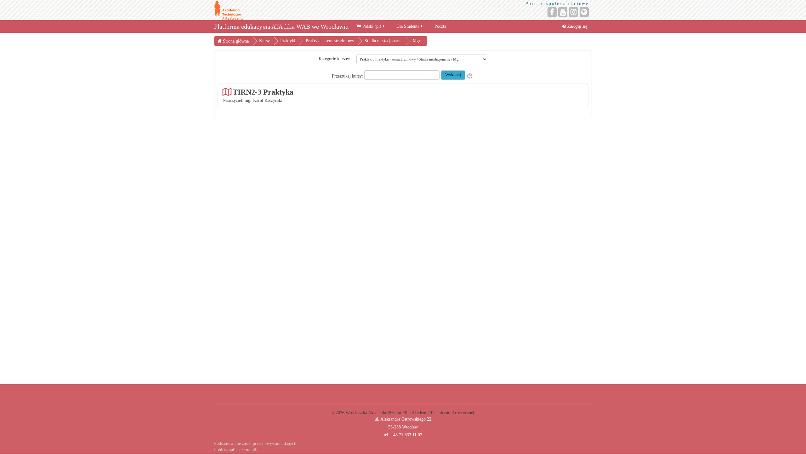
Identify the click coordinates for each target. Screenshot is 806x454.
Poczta (440, 26)
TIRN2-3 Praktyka (263, 92)
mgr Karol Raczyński (263, 100)
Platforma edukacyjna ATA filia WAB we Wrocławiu (281, 26)
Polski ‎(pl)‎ (371, 26)
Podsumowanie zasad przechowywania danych (255, 443)
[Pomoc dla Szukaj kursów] (470, 76)
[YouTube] (562, 12)
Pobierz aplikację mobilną (237, 449)
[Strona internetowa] (584, 12)
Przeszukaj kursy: (348, 76)
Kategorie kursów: (335, 58)
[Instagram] (573, 12)
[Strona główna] (228, 10)
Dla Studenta (407, 26)
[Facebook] (552, 12)
